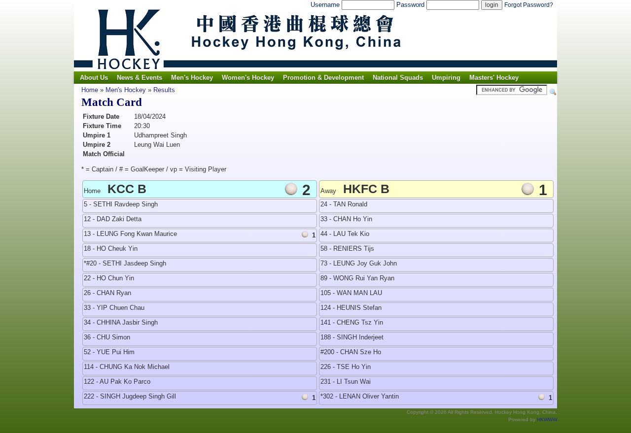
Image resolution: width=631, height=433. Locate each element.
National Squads (398, 77)
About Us (94, 77)
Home (89, 90)
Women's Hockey (248, 77)
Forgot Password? (528, 4)
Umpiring (446, 77)
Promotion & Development (323, 77)
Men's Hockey (192, 77)
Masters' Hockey (494, 77)
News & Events (139, 77)
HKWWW (547, 419)
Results (164, 90)
